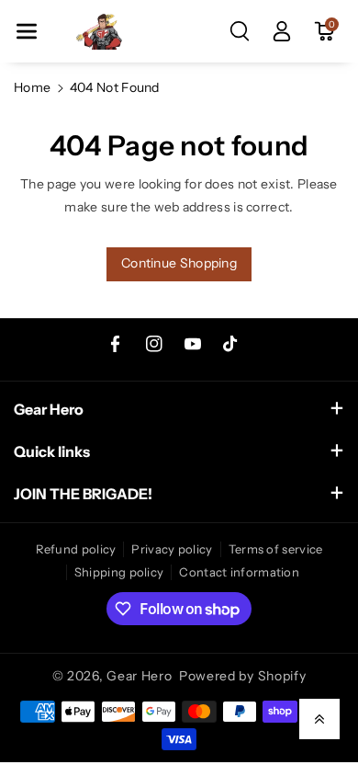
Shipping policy (119, 572)
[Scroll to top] (319, 719)
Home (32, 87)
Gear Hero (139, 676)
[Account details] (282, 31)
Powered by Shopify (243, 676)
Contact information (239, 572)
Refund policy (76, 549)
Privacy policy (171, 549)
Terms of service (276, 549)
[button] (26, 31)
